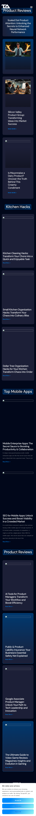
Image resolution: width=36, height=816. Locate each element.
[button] (31, 7)
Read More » (12, 129)
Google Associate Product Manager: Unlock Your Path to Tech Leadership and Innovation (16, 704)
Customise (18, 806)
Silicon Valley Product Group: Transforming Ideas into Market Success (17, 118)
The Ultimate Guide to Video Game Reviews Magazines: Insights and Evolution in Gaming (17, 759)
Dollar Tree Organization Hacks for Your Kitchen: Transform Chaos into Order (18, 369)
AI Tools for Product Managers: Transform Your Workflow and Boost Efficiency (16, 598)
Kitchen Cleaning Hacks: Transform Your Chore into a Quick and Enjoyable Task (18, 256)
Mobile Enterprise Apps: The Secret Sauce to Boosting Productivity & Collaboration (18, 446)
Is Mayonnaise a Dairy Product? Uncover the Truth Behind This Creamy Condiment (17, 180)
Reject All (18, 811)
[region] (18, 799)
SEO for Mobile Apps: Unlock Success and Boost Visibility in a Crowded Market (18, 518)
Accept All (18, 800)
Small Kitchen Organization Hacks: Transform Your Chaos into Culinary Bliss (17, 312)
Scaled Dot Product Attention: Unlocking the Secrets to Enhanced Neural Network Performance (18, 26)
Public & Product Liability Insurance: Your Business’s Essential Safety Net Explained (17, 651)
